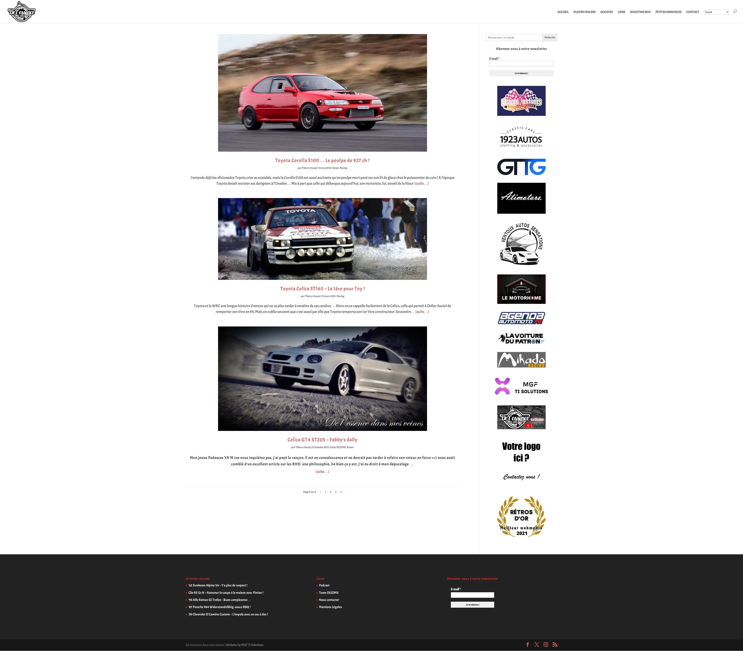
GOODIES (606, 12)
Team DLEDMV (329, 593)
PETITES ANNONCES (668, 12)
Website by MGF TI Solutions (245, 645)
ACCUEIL (563, 12)
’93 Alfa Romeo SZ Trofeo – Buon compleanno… (219, 600)
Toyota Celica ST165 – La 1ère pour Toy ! (322, 288)
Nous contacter (329, 600)
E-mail (494, 59)
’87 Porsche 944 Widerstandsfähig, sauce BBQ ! (219, 607)
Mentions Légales (330, 607)
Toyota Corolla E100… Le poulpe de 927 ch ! (322, 160)
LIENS (621, 12)
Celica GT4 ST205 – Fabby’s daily (322, 440)
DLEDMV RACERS (585, 12)
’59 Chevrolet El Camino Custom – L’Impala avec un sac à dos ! (228, 614)
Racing (343, 168)
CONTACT (692, 12)
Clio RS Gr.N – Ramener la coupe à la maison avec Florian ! (225, 593)
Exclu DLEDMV (338, 447)
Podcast (324, 585)
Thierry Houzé (309, 168)
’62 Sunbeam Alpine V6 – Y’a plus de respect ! (217, 585)
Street (335, 168)
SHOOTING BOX (640, 12)
